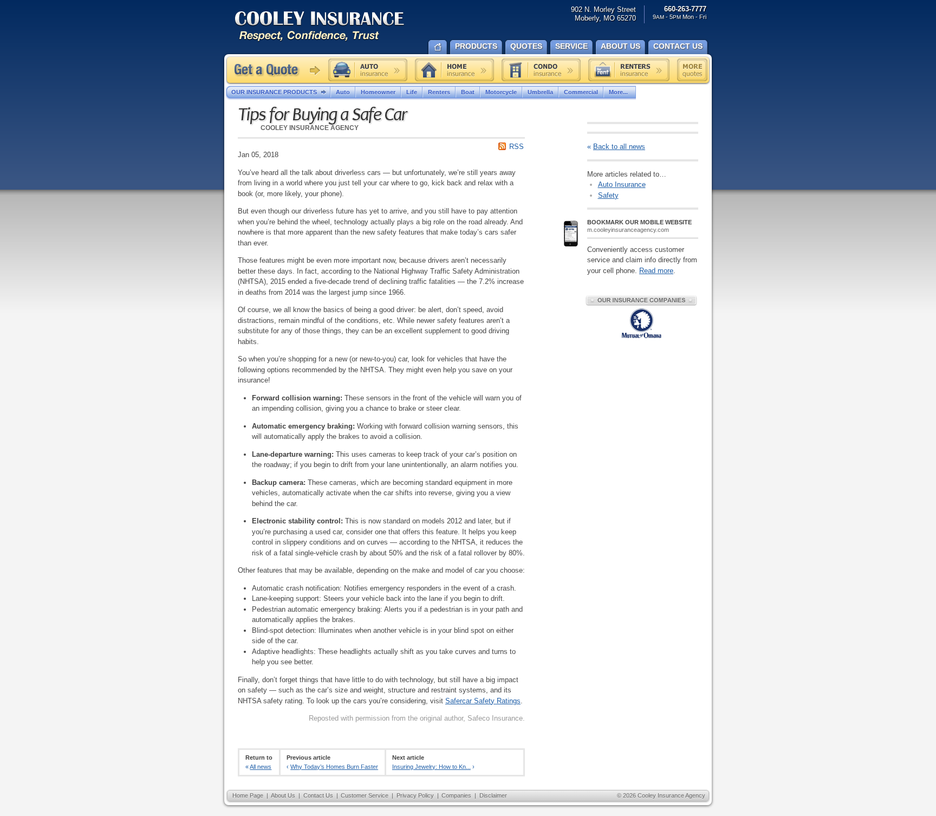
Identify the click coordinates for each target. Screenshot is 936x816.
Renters (439, 92)
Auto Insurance (622, 184)
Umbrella (540, 92)
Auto (343, 92)
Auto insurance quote (367, 70)
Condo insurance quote (541, 70)
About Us (283, 795)
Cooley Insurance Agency (330, 26)
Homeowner (378, 92)
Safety (608, 195)
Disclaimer (493, 795)
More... (618, 92)
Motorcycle (501, 92)
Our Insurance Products (274, 92)
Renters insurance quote (629, 70)
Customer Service (364, 795)
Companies (456, 795)
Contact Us (318, 795)
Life (411, 92)
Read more (656, 271)
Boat (467, 92)
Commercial (581, 92)
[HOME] (437, 46)
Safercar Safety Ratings (483, 701)
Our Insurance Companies (641, 300)
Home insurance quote (454, 70)
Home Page (247, 795)
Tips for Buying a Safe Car (322, 115)
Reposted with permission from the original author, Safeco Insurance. (417, 718)
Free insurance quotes (692, 70)
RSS (516, 147)
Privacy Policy (415, 795)
